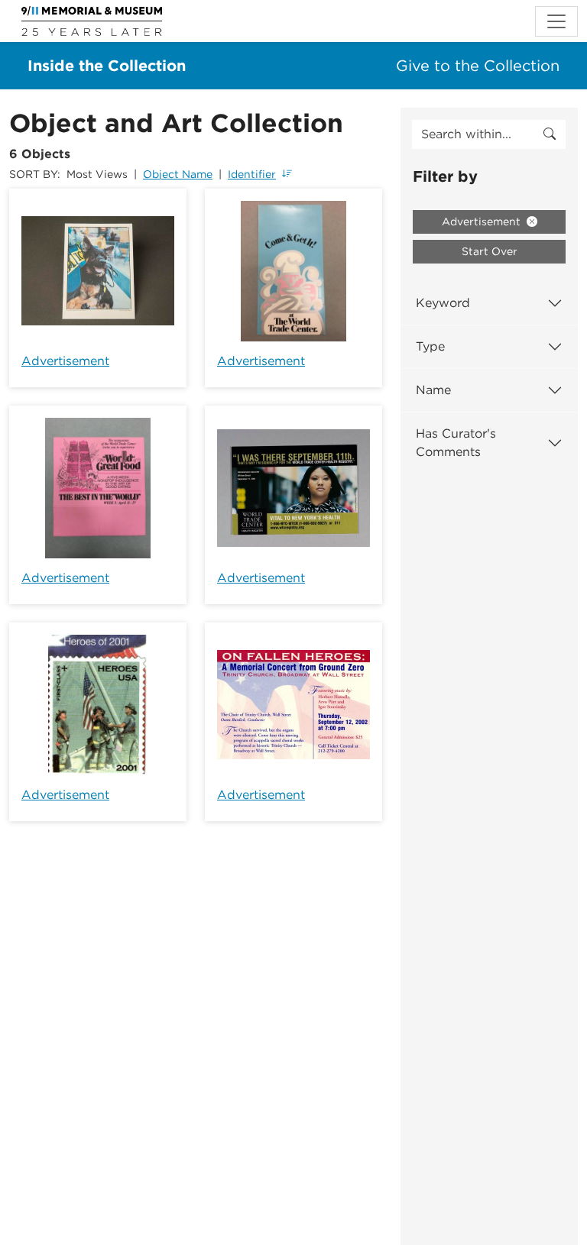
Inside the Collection (107, 66)
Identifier (252, 174)
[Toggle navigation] (556, 21)
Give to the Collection (477, 66)
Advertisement (65, 361)
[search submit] (549, 134)
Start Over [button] (489, 251)
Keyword (443, 303)
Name (433, 390)
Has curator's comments (456, 442)
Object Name (177, 174)
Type (430, 346)
